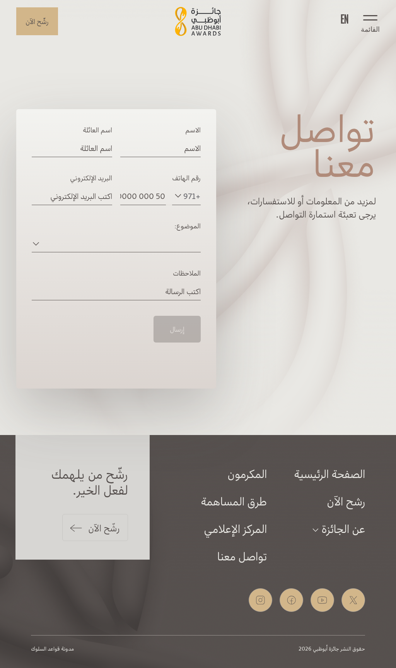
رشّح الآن (37, 21)
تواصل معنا (242, 556)
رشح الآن (346, 501)
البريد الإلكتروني (91, 177)
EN (344, 18)
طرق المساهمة (234, 501)
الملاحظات (187, 272)
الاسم (193, 129)
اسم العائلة (97, 129)
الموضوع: (187, 225)
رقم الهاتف (186, 177)
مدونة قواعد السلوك (52, 648)
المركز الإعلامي (235, 528)
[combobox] (187, 196)
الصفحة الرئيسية (329, 473)
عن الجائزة (342, 528)
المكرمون (247, 473)
